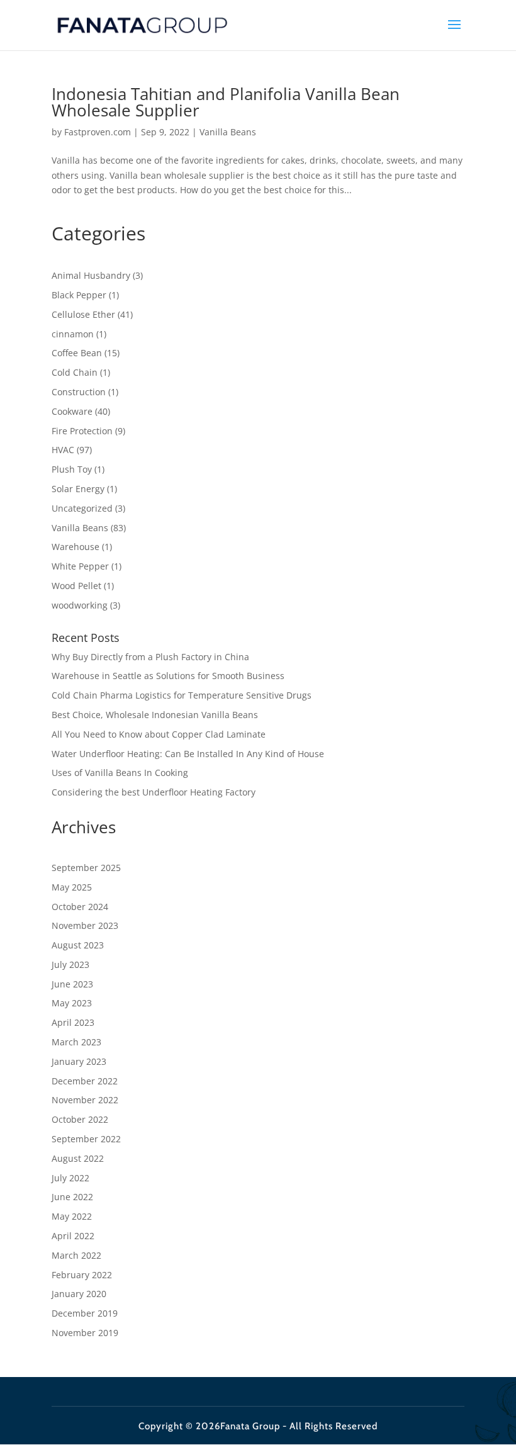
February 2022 (82, 1275)
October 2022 (80, 1119)
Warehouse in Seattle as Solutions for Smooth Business (168, 676)
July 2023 (70, 964)
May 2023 (72, 1003)
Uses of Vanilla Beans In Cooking (120, 773)
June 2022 (72, 1197)
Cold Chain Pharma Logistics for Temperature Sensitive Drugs (181, 695)
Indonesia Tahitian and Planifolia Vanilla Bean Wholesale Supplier (226, 101)
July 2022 (70, 1178)
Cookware (72, 411)
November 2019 (85, 1333)
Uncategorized (82, 508)
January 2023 (79, 1061)
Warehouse (75, 547)
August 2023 (78, 945)
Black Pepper (79, 295)
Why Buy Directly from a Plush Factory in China (150, 657)
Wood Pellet (76, 586)
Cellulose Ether (83, 314)
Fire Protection (82, 431)
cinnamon (73, 334)
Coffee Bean (77, 353)
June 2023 (72, 984)
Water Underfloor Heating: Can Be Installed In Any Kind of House (188, 754)
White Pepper (80, 566)
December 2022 (85, 1081)
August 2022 (78, 1158)
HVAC (63, 450)
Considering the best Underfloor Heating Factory (153, 792)
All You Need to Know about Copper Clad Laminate (159, 734)
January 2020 (79, 1294)
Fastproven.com (97, 132)
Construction (79, 392)
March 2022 (76, 1255)
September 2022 (86, 1139)
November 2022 (85, 1100)
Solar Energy (78, 489)
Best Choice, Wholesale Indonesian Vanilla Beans (155, 715)
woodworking (80, 605)
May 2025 (72, 887)
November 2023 (85, 925)
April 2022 (73, 1236)
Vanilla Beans (227, 132)
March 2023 (76, 1042)
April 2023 (73, 1022)
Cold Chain (75, 372)
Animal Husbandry (91, 275)
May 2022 (72, 1216)
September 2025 (86, 868)
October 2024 (80, 907)
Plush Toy (72, 469)
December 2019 (85, 1313)
